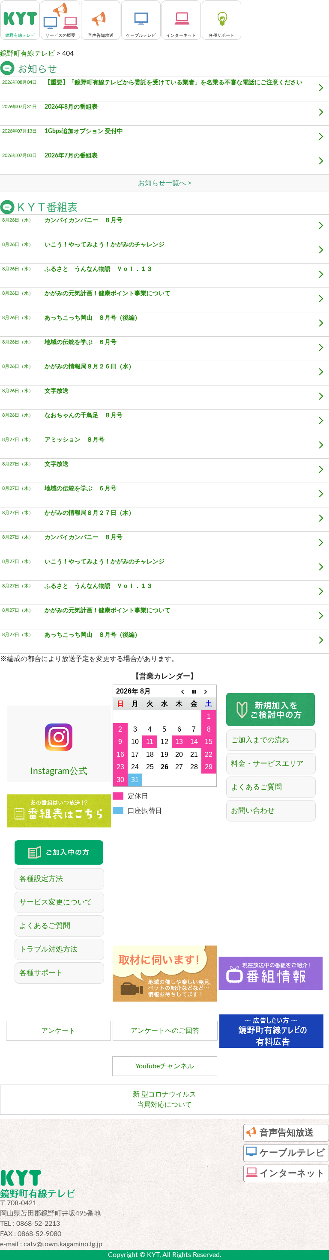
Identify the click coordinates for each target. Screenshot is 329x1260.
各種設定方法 (41, 878)
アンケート (58, 1030)
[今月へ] (194, 691)
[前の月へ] (179, 691)
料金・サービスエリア (267, 763)
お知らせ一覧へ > (164, 183)
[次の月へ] (208, 691)
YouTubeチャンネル (164, 1066)
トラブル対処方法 (48, 949)
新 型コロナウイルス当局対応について (164, 1099)
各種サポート (41, 972)
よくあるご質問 (256, 787)
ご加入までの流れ (260, 740)
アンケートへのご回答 (165, 1030)
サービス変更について (55, 902)
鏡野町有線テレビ (27, 53)
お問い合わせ (253, 810)
